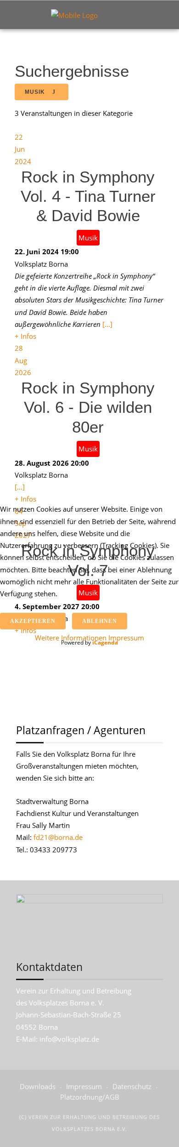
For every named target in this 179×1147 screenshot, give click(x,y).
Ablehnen (99, 621)
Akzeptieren (33, 621)
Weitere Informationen (70, 637)
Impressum (126, 637)
